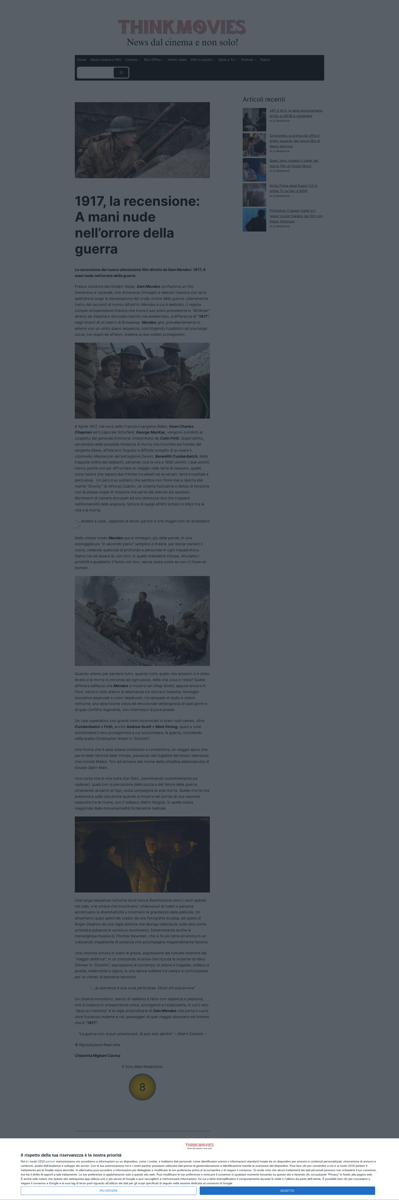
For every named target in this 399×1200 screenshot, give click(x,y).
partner (50, 1161)
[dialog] (199, 1169)
